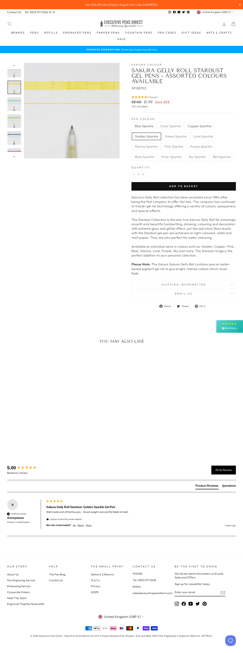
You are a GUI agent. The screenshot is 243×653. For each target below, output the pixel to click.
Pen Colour (143, 119)
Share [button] (88, 525)
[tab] (207, 486)
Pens (34, 32)
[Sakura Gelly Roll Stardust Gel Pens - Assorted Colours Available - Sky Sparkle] (32, 443)
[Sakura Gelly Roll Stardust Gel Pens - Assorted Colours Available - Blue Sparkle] (10, 439)
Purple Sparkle (201, 146)
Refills (51, 32)
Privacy (96, 586)
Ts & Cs (95, 580)
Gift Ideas (191, 32)
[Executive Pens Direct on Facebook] (184, 604)
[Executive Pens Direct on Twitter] (198, 604)
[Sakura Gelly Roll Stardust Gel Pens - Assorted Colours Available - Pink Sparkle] (44, 439)
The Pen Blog (57, 574)
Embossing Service (19, 586)
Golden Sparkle (146, 136)
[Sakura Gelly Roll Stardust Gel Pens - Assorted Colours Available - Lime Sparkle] (34, 439)
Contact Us (14, 12)
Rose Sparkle (144, 157)
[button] (183, 97)
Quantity (140, 167)
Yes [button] (74, 525)
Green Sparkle (176, 136)
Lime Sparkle (203, 136)
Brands (18, 32)
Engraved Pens (77, 32)
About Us (13, 574)
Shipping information (183, 284)
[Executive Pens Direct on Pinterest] (204, 604)
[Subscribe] (223, 592)
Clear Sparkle (170, 126)
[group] (25, 468)
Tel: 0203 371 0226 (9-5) (40, 12)
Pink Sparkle (174, 146)
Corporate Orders (18, 592)
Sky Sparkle (197, 157)
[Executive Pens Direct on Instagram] (177, 604)
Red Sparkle (222, 157)
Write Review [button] (223, 470)
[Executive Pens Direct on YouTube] (191, 604)
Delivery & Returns (102, 574)
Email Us (183, 293)
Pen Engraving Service (21, 580)
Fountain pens (138, 32)
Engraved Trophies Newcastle (25, 604)
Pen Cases (167, 32)
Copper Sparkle (199, 126)
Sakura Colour (146, 64)
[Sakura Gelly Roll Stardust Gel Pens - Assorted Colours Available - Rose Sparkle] (53, 439)
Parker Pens (108, 32)
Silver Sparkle (171, 157)
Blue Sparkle (144, 126)
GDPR (95, 592)
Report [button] (80, 525)
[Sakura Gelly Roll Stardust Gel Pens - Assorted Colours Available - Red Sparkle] (36, 443)
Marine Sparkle (146, 146)
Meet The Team (17, 598)
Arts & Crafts (219, 32)
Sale (121, 39)
